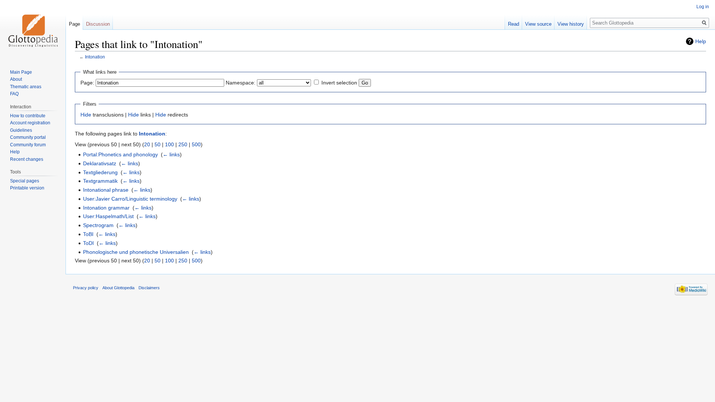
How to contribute (27, 115)
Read (513, 24)
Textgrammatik (100, 181)
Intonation (95, 56)
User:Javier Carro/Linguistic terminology (130, 199)
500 (196, 144)
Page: (87, 83)
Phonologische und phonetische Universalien (136, 252)
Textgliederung (100, 172)
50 (158, 144)
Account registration (30, 122)
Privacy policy (85, 287)
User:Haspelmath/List (108, 216)
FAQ (14, 93)
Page (74, 24)
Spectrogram (98, 225)
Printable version (27, 188)
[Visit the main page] (33, 30)
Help (700, 41)
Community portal (28, 137)
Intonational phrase (105, 190)
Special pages (24, 181)
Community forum (28, 144)
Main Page (21, 72)
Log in (702, 6)
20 (147, 144)
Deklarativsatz (99, 163)
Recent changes (26, 159)
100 (169, 144)
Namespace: (240, 83)
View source (538, 24)
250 (182, 144)
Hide (85, 115)
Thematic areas (25, 86)
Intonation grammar (106, 208)
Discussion (98, 24)
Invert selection (339, 83)
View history (570, 24)
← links (171, 154)
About (16, 79)
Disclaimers (149, 287)
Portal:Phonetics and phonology (120, 154)
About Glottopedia (118, 287)
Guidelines (21, 130)
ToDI (88, 243)
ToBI (88, 234)
